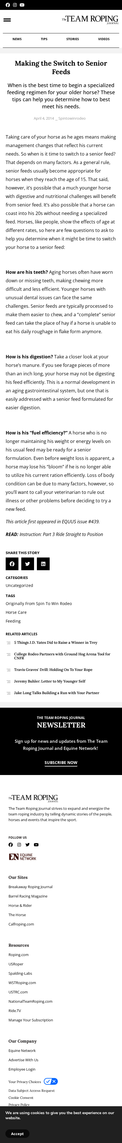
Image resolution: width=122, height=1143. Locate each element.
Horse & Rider (20, 905)
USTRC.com (18, 992)
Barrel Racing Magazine (28, 896)
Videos (104, 39)
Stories (72, 39)
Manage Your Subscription (31, 1020)
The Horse (17, 914)
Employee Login (22, 1069)
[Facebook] (8, 5)
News (17, 39)
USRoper (16, 964)
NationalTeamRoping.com (30, 1001)
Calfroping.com (21, 924)
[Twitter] (28, 845)
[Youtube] (22, 5)
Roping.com (19, 954)
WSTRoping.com (22, 982)
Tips (44, 39)
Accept (17, 1133)
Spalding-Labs (20, 973)
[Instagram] (15, 5)
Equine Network (22, 1050)
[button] (12, 563)
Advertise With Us (23, 1059)
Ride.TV (15, 1010)
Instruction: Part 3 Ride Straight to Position (61, 534)
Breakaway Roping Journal (30, 886)
